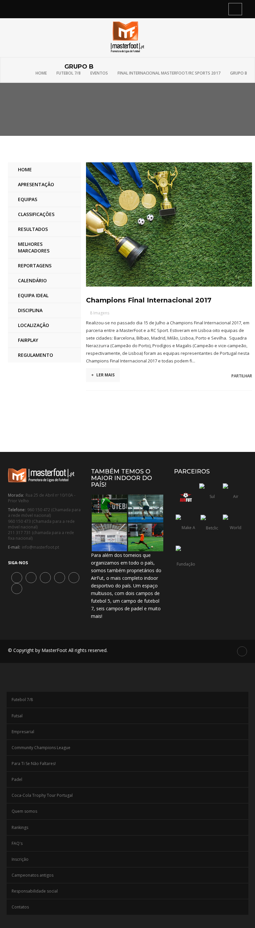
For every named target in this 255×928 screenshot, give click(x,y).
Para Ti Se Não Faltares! (34, 763)
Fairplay (28, 340)
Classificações (36, 214)
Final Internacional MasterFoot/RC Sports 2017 (169, 73)
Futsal (17, 716)
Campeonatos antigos (32, 875)
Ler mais (103, 375)
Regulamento (35, 355)
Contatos (20, 907)
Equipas (27, 199)
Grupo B (238, 73)
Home (41, 73)
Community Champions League (41, 747)
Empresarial (23, 732)
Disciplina (30, 310)
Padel (17, 779)
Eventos (99, 73)
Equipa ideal (33, 295)
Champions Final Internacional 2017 (149, 300)
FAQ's (17, 843)
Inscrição (20, 859)
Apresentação (36, 184)
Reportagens (34, 265)
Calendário (32, 280)
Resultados (33, 229)
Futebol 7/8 (68, 73)
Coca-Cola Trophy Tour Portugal (42, 795)
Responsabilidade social (35, 891)
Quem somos (24, 811)
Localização (33, 325)
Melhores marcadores (33, 247)
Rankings (20, 827)
